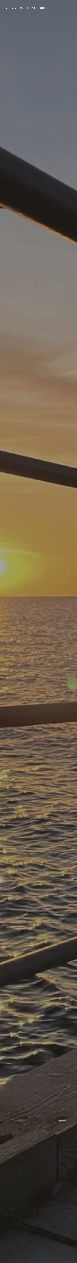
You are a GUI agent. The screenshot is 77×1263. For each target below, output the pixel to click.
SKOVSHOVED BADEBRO (25, 8)
